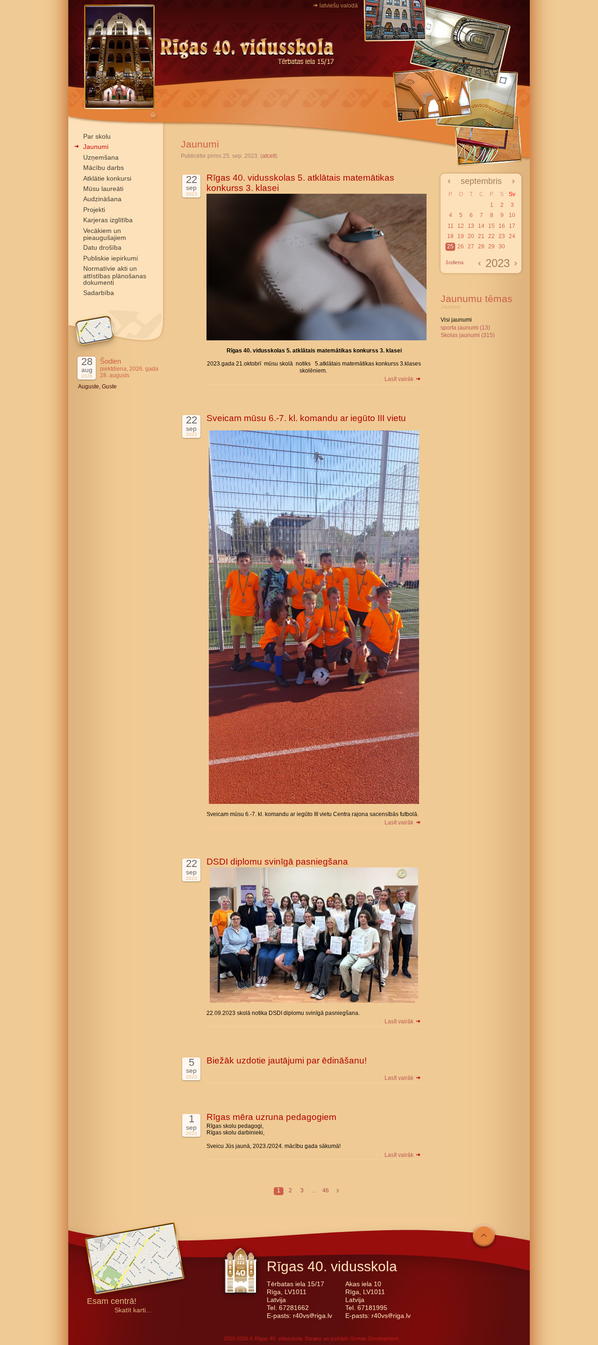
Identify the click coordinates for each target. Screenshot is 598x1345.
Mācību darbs (103, 167)
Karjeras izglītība (108, 220)
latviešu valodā (339, 5)
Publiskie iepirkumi (110, 258)
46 (325, 1190)
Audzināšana (102, 199)
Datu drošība (102, 247)
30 (501, 246)
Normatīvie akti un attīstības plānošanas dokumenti (114, 275)
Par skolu (97, 136)
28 (481, 246)
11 (451, 226)
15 (491, 226)
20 (471, 236)
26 (460, 246)
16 (501, 226)
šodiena (454, 262)
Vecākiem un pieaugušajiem (104, 234)
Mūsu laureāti (103, 188)
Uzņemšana (101, 157)
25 (450, 246)
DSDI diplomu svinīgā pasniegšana (277, 861)
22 (491, 236)
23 (501, 236)
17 (512, 226)
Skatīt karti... (132, 1310)
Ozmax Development (374, 1338)
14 (481, 226)
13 (471, 226)
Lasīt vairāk (399, 379)
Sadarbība (98, 292)
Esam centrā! (111, 1302)
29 (491, 246)
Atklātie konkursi (107, 178)
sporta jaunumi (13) (465, 327)
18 (450, 236)
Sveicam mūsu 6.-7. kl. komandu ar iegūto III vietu (306, 418)
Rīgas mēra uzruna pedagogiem (271, 1117)
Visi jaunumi (456, 320)
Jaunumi (95, 146)
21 (481, 236)
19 (460, 236)
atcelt (269, 156)
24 (512, 236)
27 (471, 246)
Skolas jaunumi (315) (468, 335)
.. (314, 1190)
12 (460, 226)
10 (512, 215)
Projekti (94, 209)
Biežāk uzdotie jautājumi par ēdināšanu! (286, 1060)
